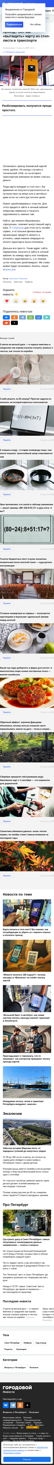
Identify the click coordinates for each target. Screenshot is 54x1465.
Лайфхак (28, 1343)
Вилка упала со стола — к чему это (32, 1433)
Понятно (27, 1459)
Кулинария (21, 1349)
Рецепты (8, 1349)
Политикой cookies (12, 1453)
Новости (9, 1391)
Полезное (34, 1367)
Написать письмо (10, 1428)
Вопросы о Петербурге (15, 1367)
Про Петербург (15, 1205)
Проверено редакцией (15, 52)
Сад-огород (41, 1343)
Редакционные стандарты (14, 1425)
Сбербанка (18, 227)
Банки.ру (9, 269)
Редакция (38, 1423)
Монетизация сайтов (12, 1418)
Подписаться (14, 24)
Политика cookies (23, 1423)
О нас (30, 1425)
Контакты (39, 1425)
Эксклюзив (12, 1114)
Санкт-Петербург (12, 1343)
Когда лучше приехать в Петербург (18, 1436)
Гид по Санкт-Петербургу (23, 1441)
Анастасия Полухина (18, 278)
